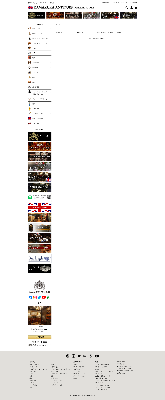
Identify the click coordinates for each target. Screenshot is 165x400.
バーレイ (76, 364)
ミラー (32, 376)
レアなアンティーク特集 (102, 387)
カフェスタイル (100, 373)
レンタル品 (54, 383)
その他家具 (33, 380)
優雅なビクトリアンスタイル (104, 371)
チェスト (32, 373)
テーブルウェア (34, 385)
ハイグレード (99, 369)
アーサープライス (78, 367)
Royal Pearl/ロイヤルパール (105, 32)
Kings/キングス (81, 32)
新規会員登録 (105, 2)
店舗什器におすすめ (101, 378)
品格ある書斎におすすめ (102, 376)
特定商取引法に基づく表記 (125, 370)
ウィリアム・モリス (79, 373)
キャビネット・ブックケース (38, 369)
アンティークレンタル (102, 389)
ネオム (75, 378)
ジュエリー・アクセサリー (59, 373)
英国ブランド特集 (56, 385)
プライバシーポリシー (124, 368)
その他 (119, 32)
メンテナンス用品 (56, 380)
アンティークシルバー (102, 364)
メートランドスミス (79, 376)
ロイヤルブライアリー (80, 369)
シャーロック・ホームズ (102, 385)
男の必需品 (54, 367)
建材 (52, 376)
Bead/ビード (60, 32)
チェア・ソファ (34, 367)
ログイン (114, 2)
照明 (31, 387)
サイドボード (34, 371)
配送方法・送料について (124, 366)
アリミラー (76, 371)
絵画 (52, 364)
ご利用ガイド (123, 2)
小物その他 (54, 378)
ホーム (58, 24)
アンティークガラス (101, 367)
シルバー (32, 383)
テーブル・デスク (35, 364)
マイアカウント (122, 364)
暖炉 (31, 378)
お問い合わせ (133, 2)
